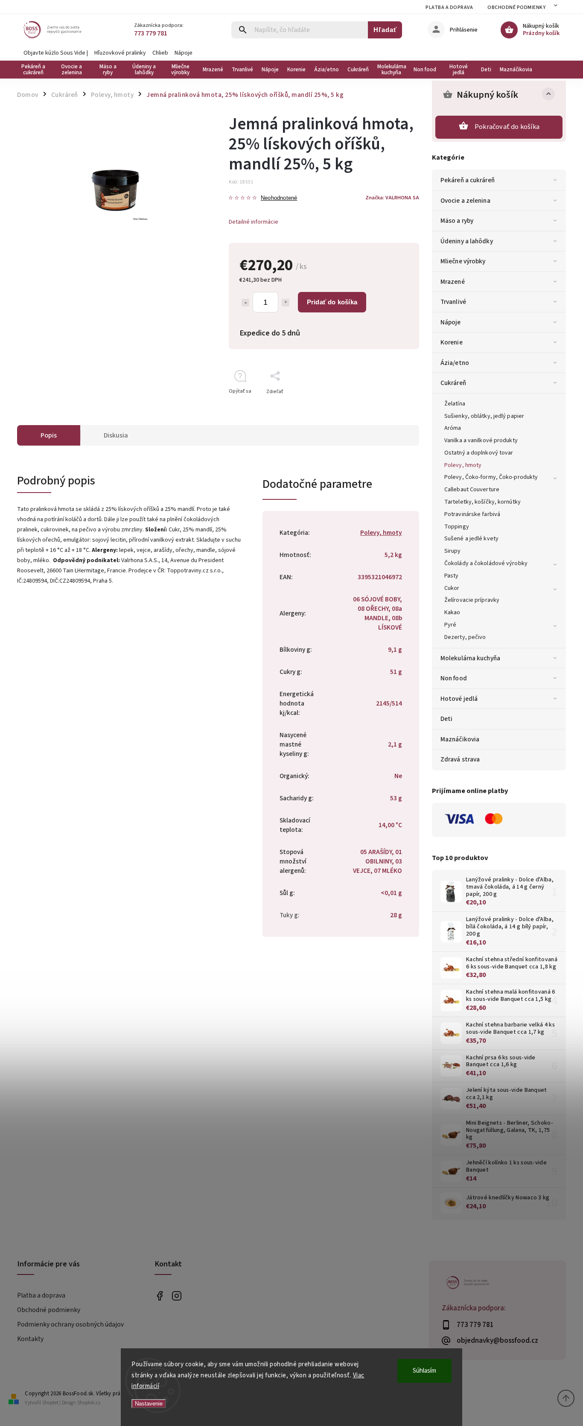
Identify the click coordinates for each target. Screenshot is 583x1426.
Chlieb (160, 53)
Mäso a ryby (456, 220)
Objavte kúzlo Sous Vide (54, 53)
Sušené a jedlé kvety (471, 538)
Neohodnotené (279, 198)
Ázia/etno (454, 362)
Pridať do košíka (332, 302)
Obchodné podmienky (516, 7)
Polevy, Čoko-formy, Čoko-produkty (491, 477)
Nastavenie (149, 1403)
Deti (446, 718)
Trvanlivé (453, 301)
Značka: (392, 197)
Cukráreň (453, 383)
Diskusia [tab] (116, 435)
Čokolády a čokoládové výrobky (486, 563)
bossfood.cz (177, 1296)
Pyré (450, 625)
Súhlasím (424, 1370)
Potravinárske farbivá (472, 514)
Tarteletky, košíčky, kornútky (482, 502)
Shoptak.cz (89, 1402)
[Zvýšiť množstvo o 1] (285, 302)
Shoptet (50, 1402)
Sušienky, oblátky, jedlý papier (484, 416)
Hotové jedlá (459, 698)
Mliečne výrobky (463, 261)
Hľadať (385, 29)
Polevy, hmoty (462, 465)
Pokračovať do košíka (507, 126)
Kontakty (30, 1339)
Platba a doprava (449, 7)
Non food (453, 678)
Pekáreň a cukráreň (467, 180)
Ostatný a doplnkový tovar (478, 453)
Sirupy (452, 551)
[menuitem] (35, 70)
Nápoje (183, 53)
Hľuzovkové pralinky (120, 53)
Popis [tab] (49, 435)
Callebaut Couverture (471, 489)
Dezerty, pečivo (465, 637)
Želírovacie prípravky (471, 600)
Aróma (452, 428)
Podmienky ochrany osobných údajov (70, 1324)
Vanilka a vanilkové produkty (481, 440)
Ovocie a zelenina (465, 200)
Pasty (451, 576)
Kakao (452, 612)
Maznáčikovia (459, 739)
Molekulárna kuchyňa (470, 658)
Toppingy (456, 526)
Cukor (452, 588)
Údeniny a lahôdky (466, 241)
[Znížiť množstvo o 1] (245, 302)
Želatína (454, 404)
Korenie (451, 342)
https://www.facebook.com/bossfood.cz (159, 1296)
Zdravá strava (460, 759)
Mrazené (452, 281)
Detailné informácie (253, 222)
